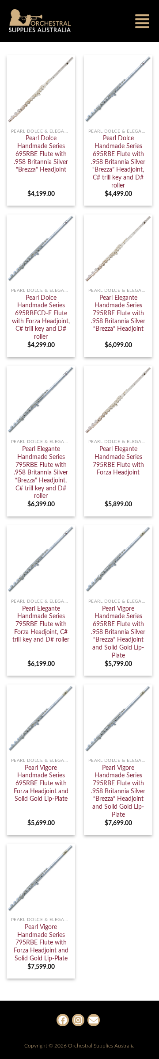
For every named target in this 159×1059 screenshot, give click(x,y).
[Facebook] (63, 1020)
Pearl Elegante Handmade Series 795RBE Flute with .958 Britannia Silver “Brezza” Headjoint (118, 314)
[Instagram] (78, 1020)
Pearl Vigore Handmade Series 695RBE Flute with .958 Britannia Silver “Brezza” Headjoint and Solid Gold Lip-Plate (118, 632)
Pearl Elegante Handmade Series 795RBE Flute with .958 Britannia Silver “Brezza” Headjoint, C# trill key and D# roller (41, 472)
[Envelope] (93, 1020)
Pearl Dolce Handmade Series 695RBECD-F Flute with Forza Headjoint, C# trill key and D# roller (41, 317)
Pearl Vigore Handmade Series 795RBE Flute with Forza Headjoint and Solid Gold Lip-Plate (41, 943)
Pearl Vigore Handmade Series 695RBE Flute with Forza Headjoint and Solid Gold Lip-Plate (41, 784)
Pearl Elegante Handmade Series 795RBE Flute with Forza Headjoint (118, 461)
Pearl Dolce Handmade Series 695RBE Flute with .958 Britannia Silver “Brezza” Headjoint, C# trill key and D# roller (118, 161)
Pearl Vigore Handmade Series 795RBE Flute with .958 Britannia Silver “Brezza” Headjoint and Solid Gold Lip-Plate (118, 791)
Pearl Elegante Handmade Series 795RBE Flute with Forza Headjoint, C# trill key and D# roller (40, 624)
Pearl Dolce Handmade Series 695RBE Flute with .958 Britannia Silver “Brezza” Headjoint (41, 154)
